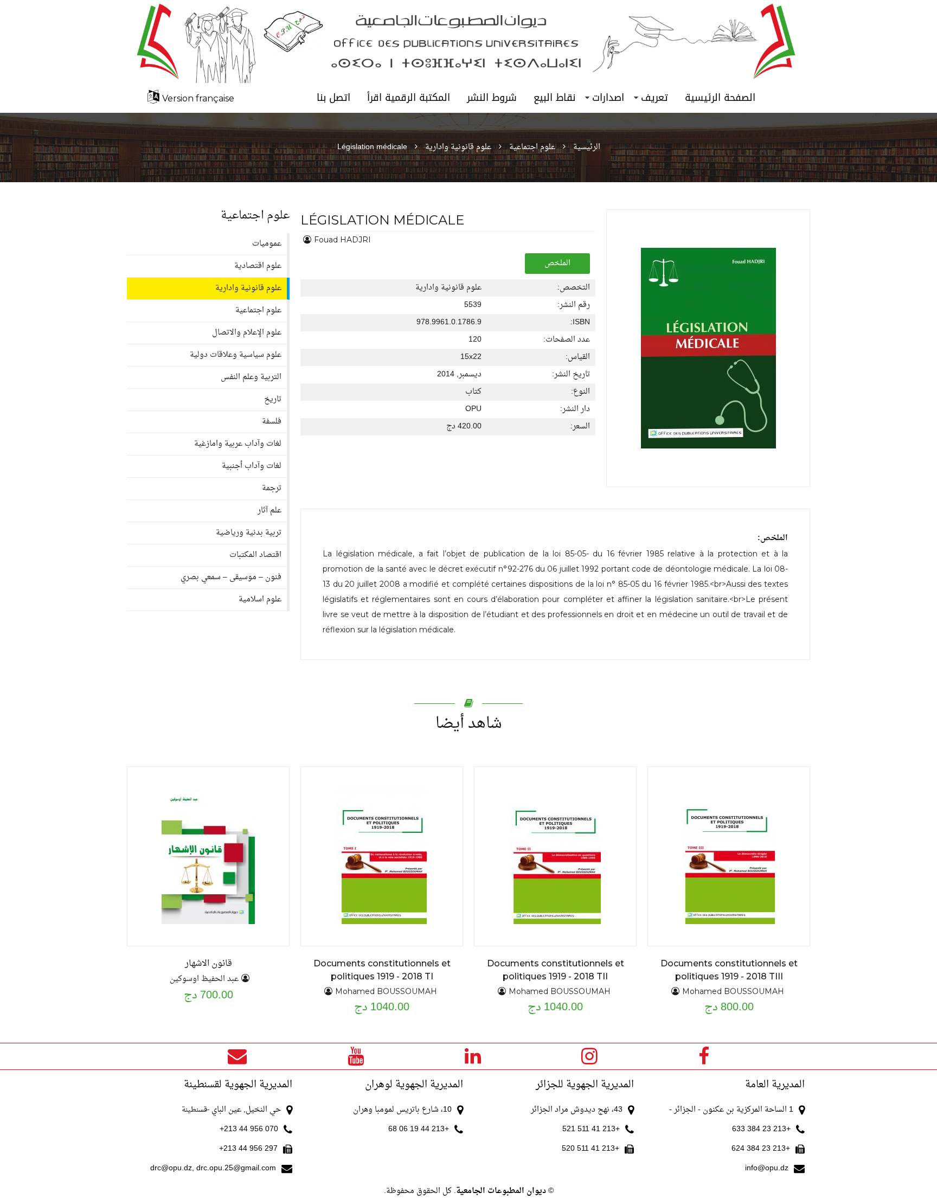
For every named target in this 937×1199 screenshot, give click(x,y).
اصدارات (608, 97)
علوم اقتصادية (257, 266)
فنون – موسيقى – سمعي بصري (231, 577)
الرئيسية (586, 147)
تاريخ (272, 399)
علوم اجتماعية (532, 147)
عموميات (266, 243)
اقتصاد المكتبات (255, 555)
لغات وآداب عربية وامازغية (237, 444)
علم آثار (269, 510)
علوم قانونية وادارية (458, 147)
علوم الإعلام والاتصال (246, 332)
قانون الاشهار (208, 964)
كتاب (473, 391)
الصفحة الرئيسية (720, 97)
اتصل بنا (333, 97)
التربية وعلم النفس (251, 377)
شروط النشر (492, 97)
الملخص (557, 263)
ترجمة (271, 488)
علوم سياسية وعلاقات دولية (235, 355)
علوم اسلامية (260, 599)
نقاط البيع (554, 97)
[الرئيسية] (468, 41)
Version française (198, 98)
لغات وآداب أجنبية (251, 466)
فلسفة (271, 421)
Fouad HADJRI (342, 240)
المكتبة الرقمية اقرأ (408, 97)
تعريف (654, 97)
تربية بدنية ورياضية (248, 532)
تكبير (698, 856)
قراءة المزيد (699, 834)
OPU (473, 409)
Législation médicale (372, 147)
